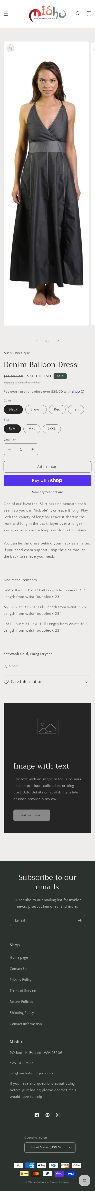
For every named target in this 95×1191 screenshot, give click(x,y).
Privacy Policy (20, 980)
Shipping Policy (22, 1013)
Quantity (10, 439)
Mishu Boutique (41, 1182)
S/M (12, 429)
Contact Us (18, 969)
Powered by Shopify (60, 1182)
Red (57, 409)
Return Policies (21, 1002)
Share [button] (14, 666)
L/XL (52, 429)
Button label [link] (32, 815)
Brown (36, 409)
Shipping (9, 382)
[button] (6, 13)
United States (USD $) (45, 1147)
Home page (19, 958)
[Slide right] (58, 340)
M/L (31, 429)
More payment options (47, 492)
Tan (76, 409)
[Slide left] (36, 340)
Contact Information (26, 1024)
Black (13, 409)
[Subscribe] (79, 920)
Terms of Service (23, 991)
